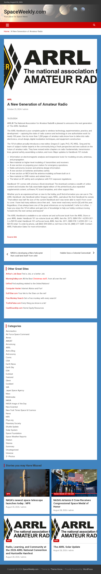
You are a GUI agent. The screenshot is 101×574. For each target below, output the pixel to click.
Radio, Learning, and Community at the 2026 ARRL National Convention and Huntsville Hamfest (26, 550)
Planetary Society (13, 423)
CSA (8, 361)
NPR (8, 417)
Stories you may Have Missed (24, 465)
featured (9, 377)
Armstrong (10, 344)
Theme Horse (56, 569)
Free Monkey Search (15, 298)
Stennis (9, 443)
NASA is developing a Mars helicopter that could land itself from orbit (27, 254)
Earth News (11, 364)
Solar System (11, 430)
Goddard (9, 384)
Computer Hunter (13, 288)
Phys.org (9, 420)
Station (9, 440)
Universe (9, 453)
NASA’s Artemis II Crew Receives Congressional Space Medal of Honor (72, 503)
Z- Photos (10, 456)
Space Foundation (14, 433)
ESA (7, 370)
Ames (8, 337)
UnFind (9, 283)
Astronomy (11, 354)
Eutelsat (9, 374)
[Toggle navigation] (7, 25)
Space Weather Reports (16, 436)
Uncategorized (12, 450)
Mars (8, 394)
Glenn (8, 380)
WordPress (88, 569)
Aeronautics (11, 331)
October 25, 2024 (14, 109)
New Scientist (12, 407)
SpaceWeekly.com (25, 12)
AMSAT (9, 341)
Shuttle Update (12, 427)
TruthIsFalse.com (13, 303)
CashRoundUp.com (14, 308)
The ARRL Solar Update (66, 546)
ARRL (9, 99)
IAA (7, 387)
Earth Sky (10, 367)
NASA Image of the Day (16, 403)
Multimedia (10, 397)
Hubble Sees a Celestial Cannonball (75, 253)
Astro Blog (10, 351)
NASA (8, 400)
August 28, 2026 (60, 510)
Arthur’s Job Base (14, 274)
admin (25, 109)
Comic (9, 357)
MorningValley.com (14, 278)
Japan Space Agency (15, 390)
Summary (10, 446)
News (8, 413)
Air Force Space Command (17, 334)
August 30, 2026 (12, 507)
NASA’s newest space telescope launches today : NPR (24, 502)
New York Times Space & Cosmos (21, 410)
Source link (12, 237)
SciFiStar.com (12, 293)
